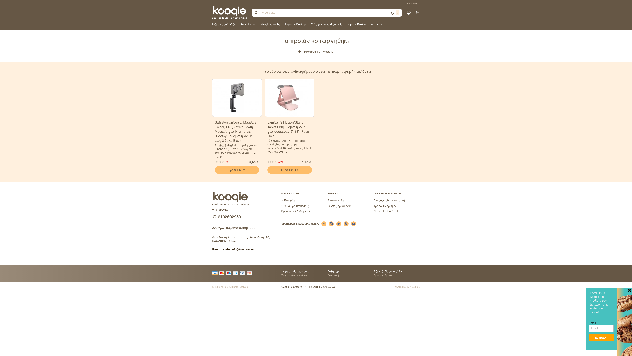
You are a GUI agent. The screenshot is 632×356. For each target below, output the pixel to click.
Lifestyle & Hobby (270, 24)
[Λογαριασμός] (409, 13)
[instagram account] (331, 223)
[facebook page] (323, 223)
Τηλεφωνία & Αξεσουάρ (326, 24)
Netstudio (415, 286)
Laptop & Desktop (295, 24)
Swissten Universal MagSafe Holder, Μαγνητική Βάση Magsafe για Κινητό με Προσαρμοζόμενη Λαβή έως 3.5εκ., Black (235, 131)
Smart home (247, 24)
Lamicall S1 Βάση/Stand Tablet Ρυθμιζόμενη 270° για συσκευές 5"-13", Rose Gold (288, 129)
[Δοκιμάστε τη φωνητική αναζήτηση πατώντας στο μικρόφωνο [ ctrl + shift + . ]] (393, 13)
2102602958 (229, 217)
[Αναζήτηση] (256, 13)
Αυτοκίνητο (378, 24)
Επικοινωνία (336, 200)
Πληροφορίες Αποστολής (390, 200)
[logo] (229, 12)
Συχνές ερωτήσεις (339, 206)
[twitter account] (338, 223)
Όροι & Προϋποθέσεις (295, 206)
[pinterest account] (346, 223)
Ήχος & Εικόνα (356, 24)
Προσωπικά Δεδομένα (295, 211)
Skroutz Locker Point (386, 211)
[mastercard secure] (250, 273)
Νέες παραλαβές (224, 24)
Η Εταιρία (288, 200)
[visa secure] (243, 273)
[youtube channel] (353, 223)
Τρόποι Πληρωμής (385, 206)
